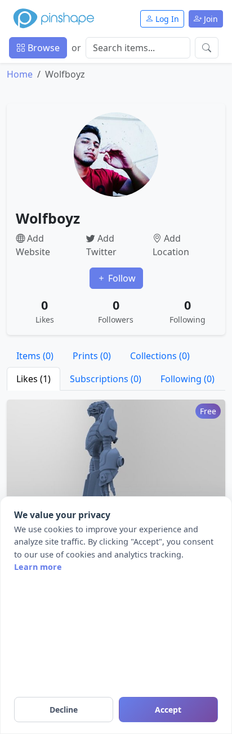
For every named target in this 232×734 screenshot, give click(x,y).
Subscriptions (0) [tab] (105, 379)
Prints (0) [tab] (92, 356)
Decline (64, 709)
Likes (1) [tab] (33, 379)
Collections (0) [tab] (160, 356)
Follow (121, 278)
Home (20, 74)
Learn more (38, 566)
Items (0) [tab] (34, 356)
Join (210, 18)
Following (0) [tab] (187, 379)
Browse (42, 48)
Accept (168, 709)
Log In (166, 18)
